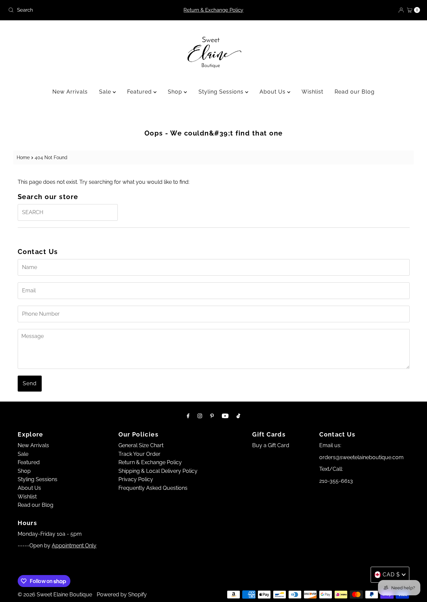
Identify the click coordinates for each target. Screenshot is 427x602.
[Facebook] (188, 416)
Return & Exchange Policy (213, 10)
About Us (273, 92)
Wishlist (312, 92)
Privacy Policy (135, 479)
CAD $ (391, 574)
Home (23, 157)
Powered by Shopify (122, 594)
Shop (176, 92)
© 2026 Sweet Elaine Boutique (55, 594)
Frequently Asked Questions (152, 488)
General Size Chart (140, 445)
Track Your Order (139, 454)
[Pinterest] (212, 416)
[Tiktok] (238, 416)
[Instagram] (199, 416)
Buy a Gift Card (270, 445)
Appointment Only (74, 545)
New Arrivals (70, 92)
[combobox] (72, 10)
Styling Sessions (221, 92)
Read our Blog (355, 92)
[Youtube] (225, 416)
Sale (106, 92)
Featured (140, 92)
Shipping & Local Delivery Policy (157, 471)
